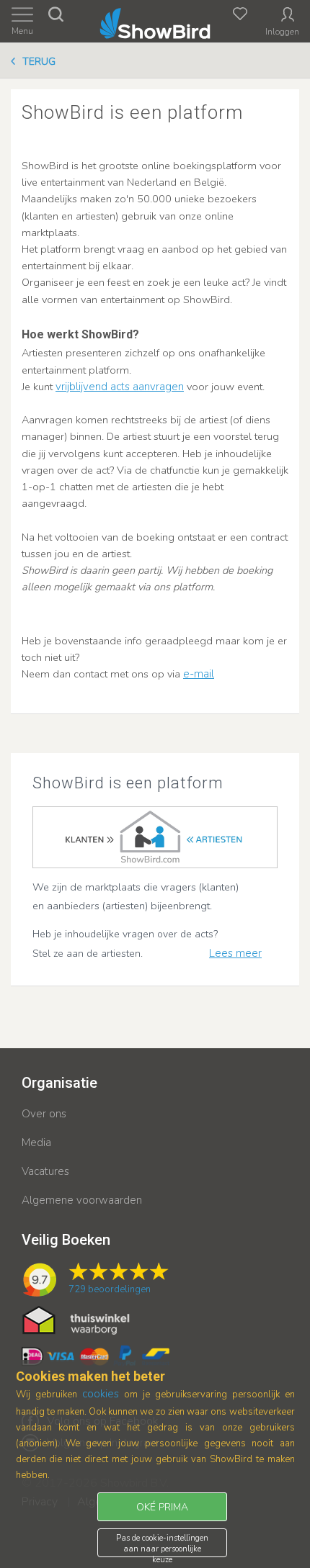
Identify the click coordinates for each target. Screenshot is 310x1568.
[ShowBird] (155, 20)
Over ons (44, 1114)
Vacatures (45, 1171)
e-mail (198, 674)
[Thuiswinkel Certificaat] (76, 1319)
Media (36, 1142)
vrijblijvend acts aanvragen (120, 386)
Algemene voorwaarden (82, 1200)
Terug (39, 61)
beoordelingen (109, 1289)
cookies (100, 1394)
